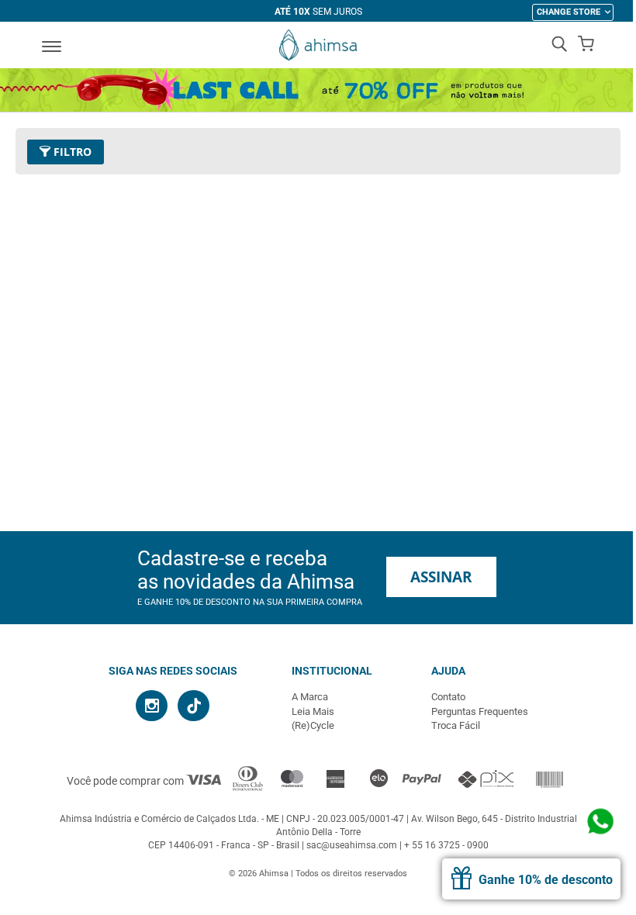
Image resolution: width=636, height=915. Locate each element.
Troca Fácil (455, 725)
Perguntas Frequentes (479, 711)
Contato (448, 697)
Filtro (71, 151)
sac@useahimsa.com (351, 845)
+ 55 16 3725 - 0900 (446, 845)
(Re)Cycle (313, 725)
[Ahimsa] (318, 44)
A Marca (310, 697)
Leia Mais (313, 711)
